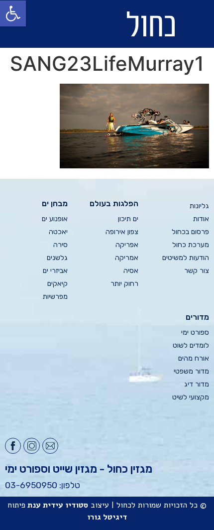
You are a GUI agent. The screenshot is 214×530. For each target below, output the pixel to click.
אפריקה (126, 245)
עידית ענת (45, 505)
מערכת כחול (190, 245)
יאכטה (58, 232)
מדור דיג (196, 384)
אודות (201, 219)
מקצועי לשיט (190, 397)
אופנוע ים (55, 219)
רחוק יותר (124, 283)
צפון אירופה (122, 232)
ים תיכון (128, 219)
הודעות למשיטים (185, 258)
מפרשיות (55, 296)
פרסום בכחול (190, 232)
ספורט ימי (195, 332)
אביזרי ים (55, 270)
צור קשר (196, 270)
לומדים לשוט (191, 345)
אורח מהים (193, 358)
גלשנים (57, 258)
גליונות (199, 206)
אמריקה (126, 258)
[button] (48, 24)
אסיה (130, 270)
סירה (60, 245)
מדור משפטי (191, 371)
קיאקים (57, 283)
